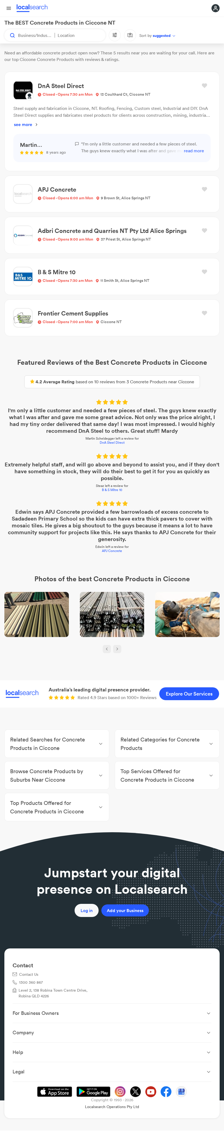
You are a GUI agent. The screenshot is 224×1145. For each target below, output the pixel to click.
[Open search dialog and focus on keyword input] (9, 35)
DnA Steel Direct (112, 442)
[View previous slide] (107, 649)
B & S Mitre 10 (112, 490)
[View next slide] (117, 649)
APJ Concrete (112, 551)
